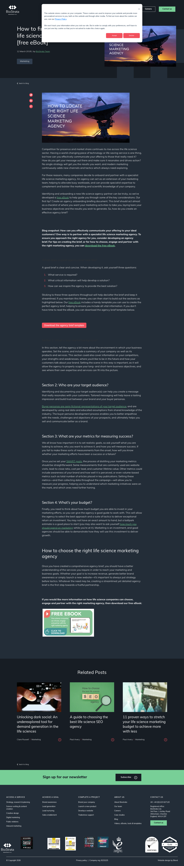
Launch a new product (87, 807)
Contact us (167, 9)
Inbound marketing (13, 826)
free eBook (63, 197)
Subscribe (126, 777)
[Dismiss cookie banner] (139, 9)
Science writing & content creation (16, 808)
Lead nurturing (48, 811)
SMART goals (74, 461)
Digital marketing (13, 818)
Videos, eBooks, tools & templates (128, 824)
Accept (114, 35)
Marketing (24, 61)
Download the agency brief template (64, 325)
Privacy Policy (60, 19)
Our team (118, 807)
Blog (116, 819)
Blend (175, 860)
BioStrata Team (43, 52)
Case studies (119, 815)
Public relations (12, 822)
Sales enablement (49, 815)
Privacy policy (81, 860)
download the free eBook (100, 246)
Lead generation (48, 807)
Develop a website (85, 811)
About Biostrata (120, 802)
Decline (131, 35)
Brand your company (86, 802)
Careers (148, 9)
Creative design (12, 813)
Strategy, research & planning (18, 802)
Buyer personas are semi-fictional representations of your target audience (84, 406)
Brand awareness (49, 802)
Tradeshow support (86, 815)
